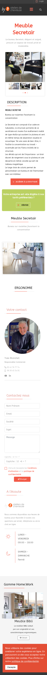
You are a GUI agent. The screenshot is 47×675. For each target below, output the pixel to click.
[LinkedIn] (10, 376)
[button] (39, 1)
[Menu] (31, 10)
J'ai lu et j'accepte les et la (22, 471)
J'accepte (11, 667)
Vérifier (24, 205)
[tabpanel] (23, 616)
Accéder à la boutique (25, 182)
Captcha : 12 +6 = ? (12, 457)
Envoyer (23, 479)
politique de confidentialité (25, 661)
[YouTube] (6, 376)
